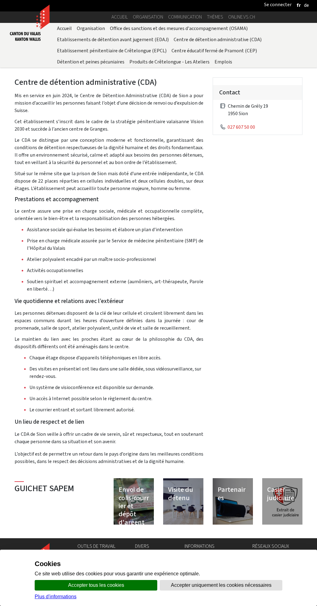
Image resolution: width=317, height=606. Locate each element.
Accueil (119, 17)
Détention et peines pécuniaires (90, 61)
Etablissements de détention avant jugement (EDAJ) (113, 39)
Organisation (148, 17)
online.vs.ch (241, 17)
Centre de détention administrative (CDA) (218, 39)
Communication (185, 17)
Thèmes (215, 17)
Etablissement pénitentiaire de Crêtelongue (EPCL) (112, 50)
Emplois (223, 61)
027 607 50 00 (241, 127)
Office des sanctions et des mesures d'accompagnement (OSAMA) (179, 28)
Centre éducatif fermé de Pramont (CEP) (214, 50)
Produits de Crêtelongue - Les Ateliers (169, 61)
